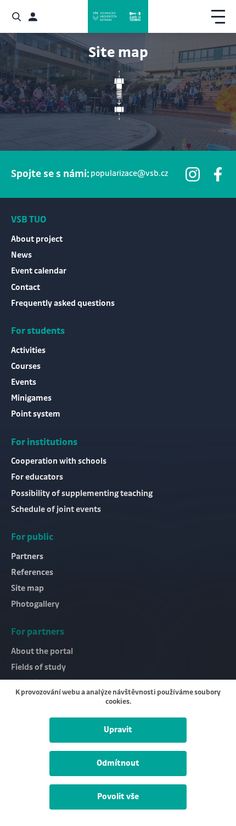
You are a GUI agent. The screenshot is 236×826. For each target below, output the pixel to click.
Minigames (31, 398)
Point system (35, 414)
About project (37, 239)
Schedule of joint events (56, 509)
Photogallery (35, 604)
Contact (25, 287)
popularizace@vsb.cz (129, 173)
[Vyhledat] (16, 16)
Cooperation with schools (58, 461)
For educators (37, 477)
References (32, 572)
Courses (26, 366)
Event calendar (38, 271)
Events (23, 382)
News (21, 255)
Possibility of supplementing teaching (82, 493)
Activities (28, 350)
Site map (27, 588)
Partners (27, 556)
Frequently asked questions (63, 303)
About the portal (42, 651)
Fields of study (38, 667)
